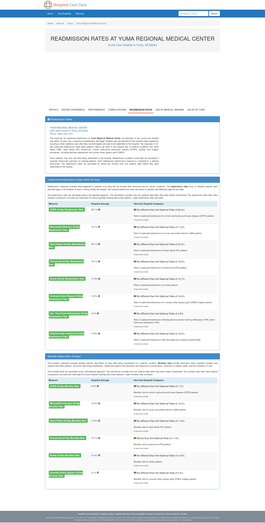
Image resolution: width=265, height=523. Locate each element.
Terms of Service (173, 513)
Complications (117, 109)
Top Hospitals (64, 13)
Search (214, 13)
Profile (53, 109)
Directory (80, 13)
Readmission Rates (140, 109)
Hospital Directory (122, 513)
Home (50, 13)
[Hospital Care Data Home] (65, 4)
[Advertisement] (132, 80)
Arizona (60, 23)
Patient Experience (73, 109)
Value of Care (196, 109)
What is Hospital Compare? (142, 513)
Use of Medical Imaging (170, 109)
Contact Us (160, 513)
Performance (96, 109)
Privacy (184, 513)
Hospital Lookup (106, 513)
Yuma (70, 23)
